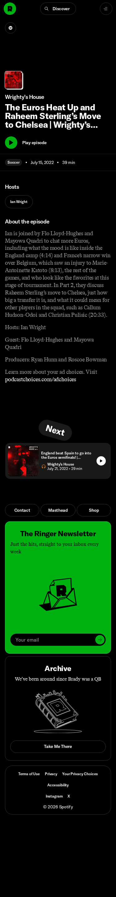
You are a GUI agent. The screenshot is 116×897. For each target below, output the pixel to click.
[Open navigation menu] (106, 8)
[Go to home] (10, 8)
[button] (58, 8)
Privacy (51, 773)
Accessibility (58, 785)
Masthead (58, 510)
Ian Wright (19, 201)
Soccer (13, 162)
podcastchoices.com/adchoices (40, 379)
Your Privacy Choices (80, 774)
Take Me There (58, 746)
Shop (94, 510)
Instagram (54, 796)
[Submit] (100, 639)
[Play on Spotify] (10, 27)
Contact (22, 510)
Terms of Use (29, 773)
